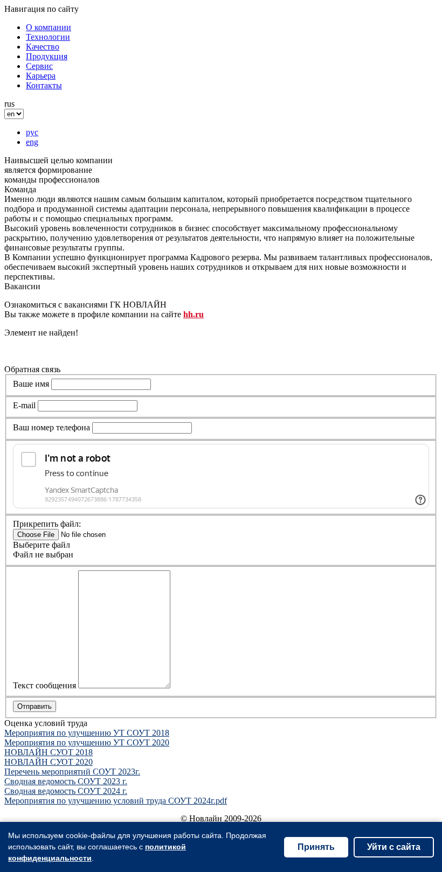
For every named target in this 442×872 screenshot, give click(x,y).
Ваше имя (31, 383)
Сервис (39, 66)
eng (32, 142)
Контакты (44, 85)
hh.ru (193, 314)
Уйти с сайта (393, 847)
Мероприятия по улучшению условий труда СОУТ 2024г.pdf (115, 800)
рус (32, 132)
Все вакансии (29, 350)
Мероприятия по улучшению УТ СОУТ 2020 (86, 742)
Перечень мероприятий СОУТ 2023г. (72, 771)
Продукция (46, 56)
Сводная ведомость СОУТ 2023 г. (65, 781)
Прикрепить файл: (47, 523)
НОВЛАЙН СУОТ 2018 (48, 752)
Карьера (41, 75)
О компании (48, 27)
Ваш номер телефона (51, 427)
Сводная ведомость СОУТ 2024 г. (65, 791)
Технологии (48, 36)
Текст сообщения (44, 685)
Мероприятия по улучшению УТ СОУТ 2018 (86, 732)
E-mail (24, 405)
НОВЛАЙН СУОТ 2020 (48, 761)
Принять (316, 847)
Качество (42, 46)
